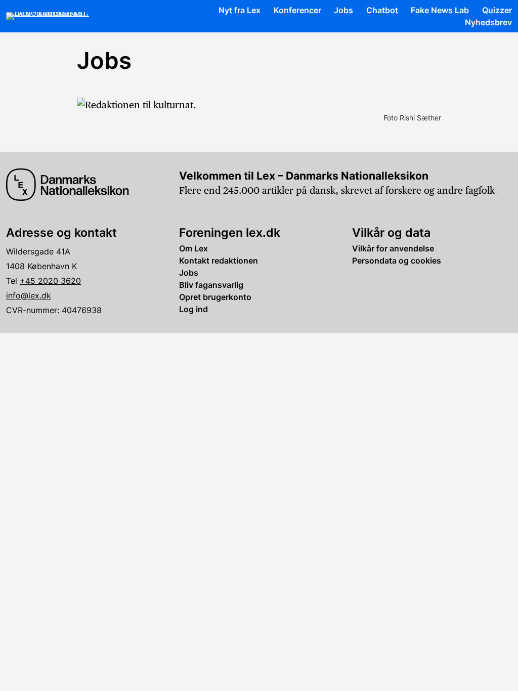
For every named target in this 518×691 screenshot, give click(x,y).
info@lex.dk (28, 295)
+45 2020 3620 (50, 281)
